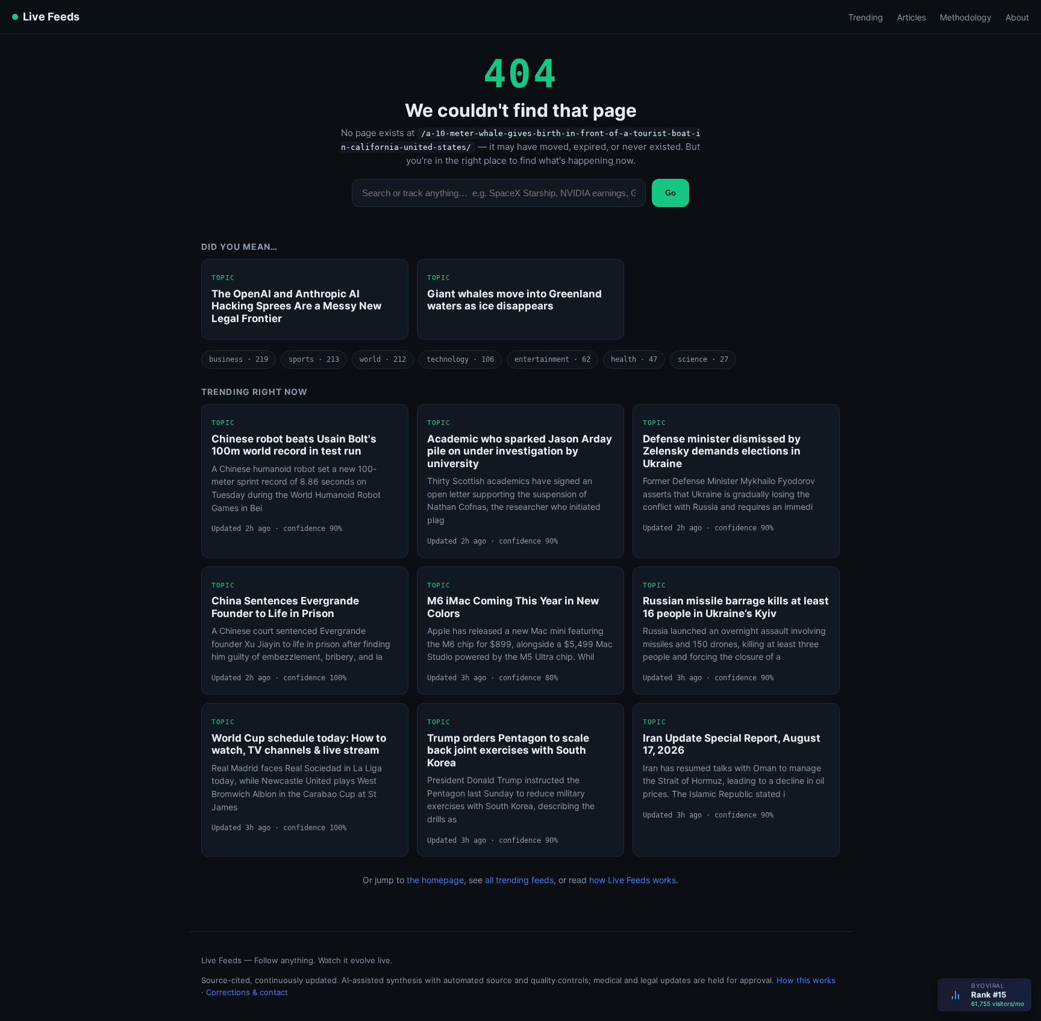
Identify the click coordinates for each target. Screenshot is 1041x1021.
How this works (806, 980)
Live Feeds (51, 16)
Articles (911, 17)
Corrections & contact (247, 992)
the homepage (435, 880)
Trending (865, 17)
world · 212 (383, 359)
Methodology (966, 17)
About (1017, 17)
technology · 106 (460, 359)
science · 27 (703, 359)
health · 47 (634, 359)
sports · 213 (314, 359)
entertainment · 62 (552, 359)
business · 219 (238, 359)
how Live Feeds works (632, 880)
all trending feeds (519, 880)
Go (670, 192)
